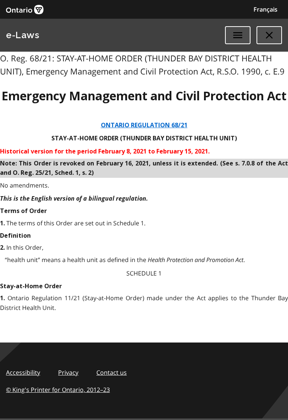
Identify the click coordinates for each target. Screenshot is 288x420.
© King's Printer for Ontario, (58, 390)
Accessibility (23, 372)
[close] (269, 35)
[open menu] (237, 35)
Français (266, 9)
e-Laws (22, 35)
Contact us (111, 372)
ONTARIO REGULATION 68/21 (144, 125)
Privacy (68, 372)
